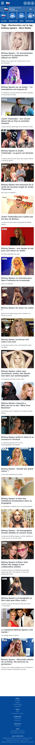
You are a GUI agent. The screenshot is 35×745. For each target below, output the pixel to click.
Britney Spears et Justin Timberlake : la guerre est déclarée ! (17, 153)
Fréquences (17, 706)
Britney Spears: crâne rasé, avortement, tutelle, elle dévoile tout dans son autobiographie (15, 373)
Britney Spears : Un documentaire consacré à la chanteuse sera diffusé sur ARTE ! (17, 55)
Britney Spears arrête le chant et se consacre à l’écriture (17, 438)
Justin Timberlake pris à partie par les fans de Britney (17, 218)
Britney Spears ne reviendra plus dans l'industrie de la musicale (16, 279)
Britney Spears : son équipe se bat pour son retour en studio (17, 249)
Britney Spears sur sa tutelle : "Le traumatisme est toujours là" (16, 88)
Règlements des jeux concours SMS (17, 740)
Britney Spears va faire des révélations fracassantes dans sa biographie (16, 500)
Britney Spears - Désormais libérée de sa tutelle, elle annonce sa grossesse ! (17, 661)
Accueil (4, 21)
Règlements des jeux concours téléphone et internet (17, 742)
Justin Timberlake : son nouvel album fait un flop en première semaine (15, 121)
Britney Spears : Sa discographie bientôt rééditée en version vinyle (16, 531)
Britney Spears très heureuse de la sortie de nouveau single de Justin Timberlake (17, 187)
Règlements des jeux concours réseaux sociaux (17, 738)
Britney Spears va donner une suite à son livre (15, 340)
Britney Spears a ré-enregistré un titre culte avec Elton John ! (16, 599)
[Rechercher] (28, 3)
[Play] (2, 14)
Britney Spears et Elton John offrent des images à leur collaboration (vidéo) (14, 564)
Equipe (17, 702)
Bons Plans (13, 21)
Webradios (29, 21)
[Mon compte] (32, 3)
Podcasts (17, 726)
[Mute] (30, 9)
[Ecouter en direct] (25, 3)
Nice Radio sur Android (17, 733)
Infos (22, 21)
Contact (17, 700)
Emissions (17, 718)
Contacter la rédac (17, 713)
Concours (18, 720)
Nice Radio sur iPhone (17, 731)
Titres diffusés (17, 704)
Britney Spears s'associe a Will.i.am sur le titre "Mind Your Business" (15, 405)
